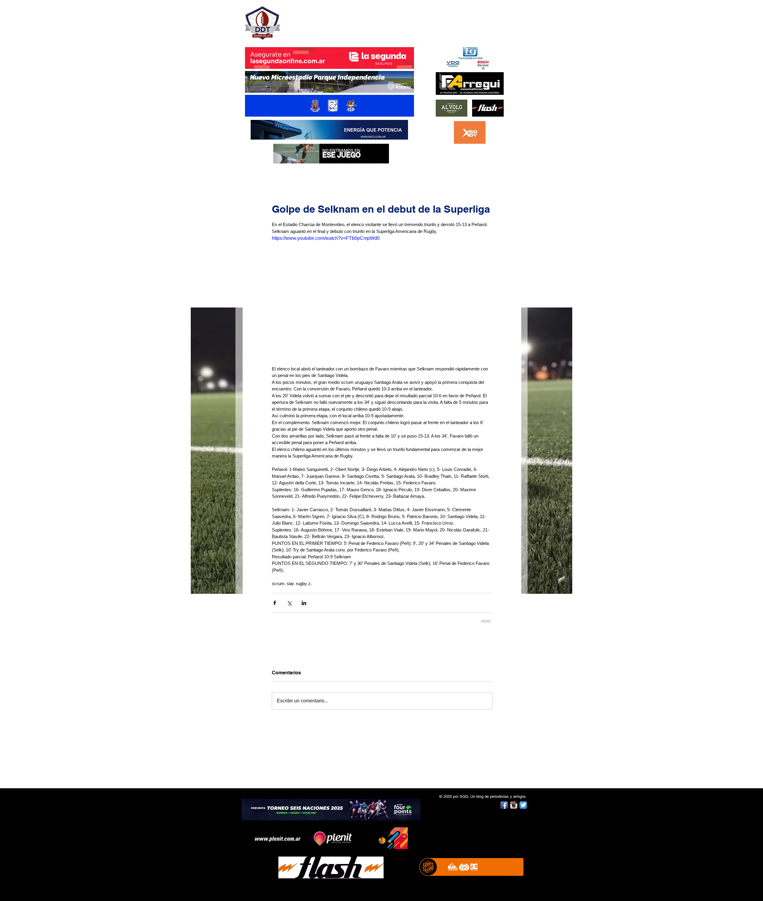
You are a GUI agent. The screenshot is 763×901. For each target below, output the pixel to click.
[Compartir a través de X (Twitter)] (289, 603)
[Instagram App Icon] (513, 805)
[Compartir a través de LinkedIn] (304, 603)
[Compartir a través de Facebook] (274, 603)
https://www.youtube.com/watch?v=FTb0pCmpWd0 (326, 238)
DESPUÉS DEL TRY (325, 20)
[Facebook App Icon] (504, 805)
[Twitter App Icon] (523, 805)
